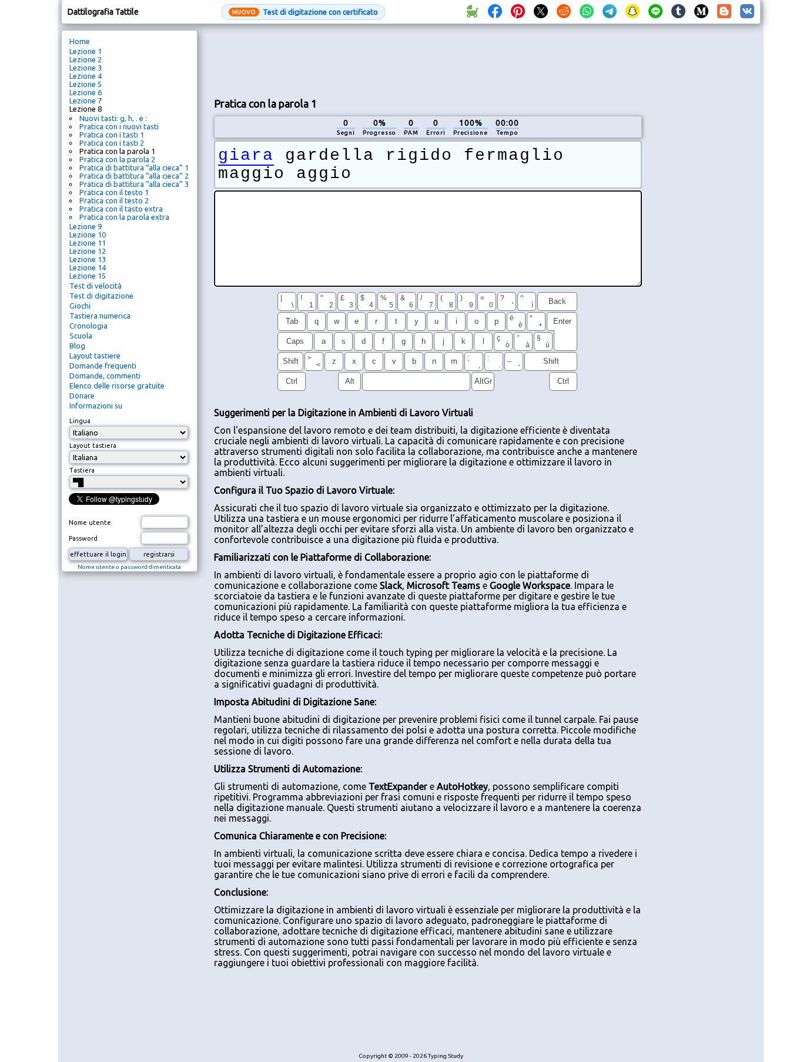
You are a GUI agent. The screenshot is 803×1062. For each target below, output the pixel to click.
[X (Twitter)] (541, 11)
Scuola (80, 335)
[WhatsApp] (587, 11)
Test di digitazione (101, 296)
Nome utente (90, 522)
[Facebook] (495, 11)
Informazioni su (95, 405)
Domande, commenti (104, 375)
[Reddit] (564, 11)
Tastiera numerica (100, 315)
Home (79, 41)
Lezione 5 (85, 84)
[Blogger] (724, 11)
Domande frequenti (102, 365)
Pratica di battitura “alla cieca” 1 (134, 167)
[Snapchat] (632, 11)
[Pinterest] (518, 11)
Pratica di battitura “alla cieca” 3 (134, 184)
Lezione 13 (87, 259)
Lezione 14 (87, 267)
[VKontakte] (747, 11)
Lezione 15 (87, 276)
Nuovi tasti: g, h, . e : (113, 118)
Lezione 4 (85, 76)
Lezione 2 (85, 59)
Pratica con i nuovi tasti (119, 126)
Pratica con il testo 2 (114, 200)
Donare (82, 395)
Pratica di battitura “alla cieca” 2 (134, 176)
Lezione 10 (87, 234)
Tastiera (82, 470)
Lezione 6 (85, 92)
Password (83, 538)
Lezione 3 (85, 67)
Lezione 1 (85, 51)
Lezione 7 (85, 100)
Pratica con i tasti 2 (111, 143)
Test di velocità (95, 286)
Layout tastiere (95, 355)
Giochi (80, 305)
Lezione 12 (87, 251)
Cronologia (88, 325)
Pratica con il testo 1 (114, 192)
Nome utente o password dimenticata (129, 567)
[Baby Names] (472, 11)
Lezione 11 (87, 243)
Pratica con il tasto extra (121, 209)
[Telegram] (610, 11)
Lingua (80, 420)
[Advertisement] (428, 59)
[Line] (655, 11)
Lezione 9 (85, 226)
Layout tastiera (92, 445)
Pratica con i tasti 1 (111, 134)
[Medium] (701, 11)
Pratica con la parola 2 (117, 159)
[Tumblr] (678, 11)
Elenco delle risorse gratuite (117, 385)
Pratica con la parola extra (124, 217)
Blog (77, 345)
